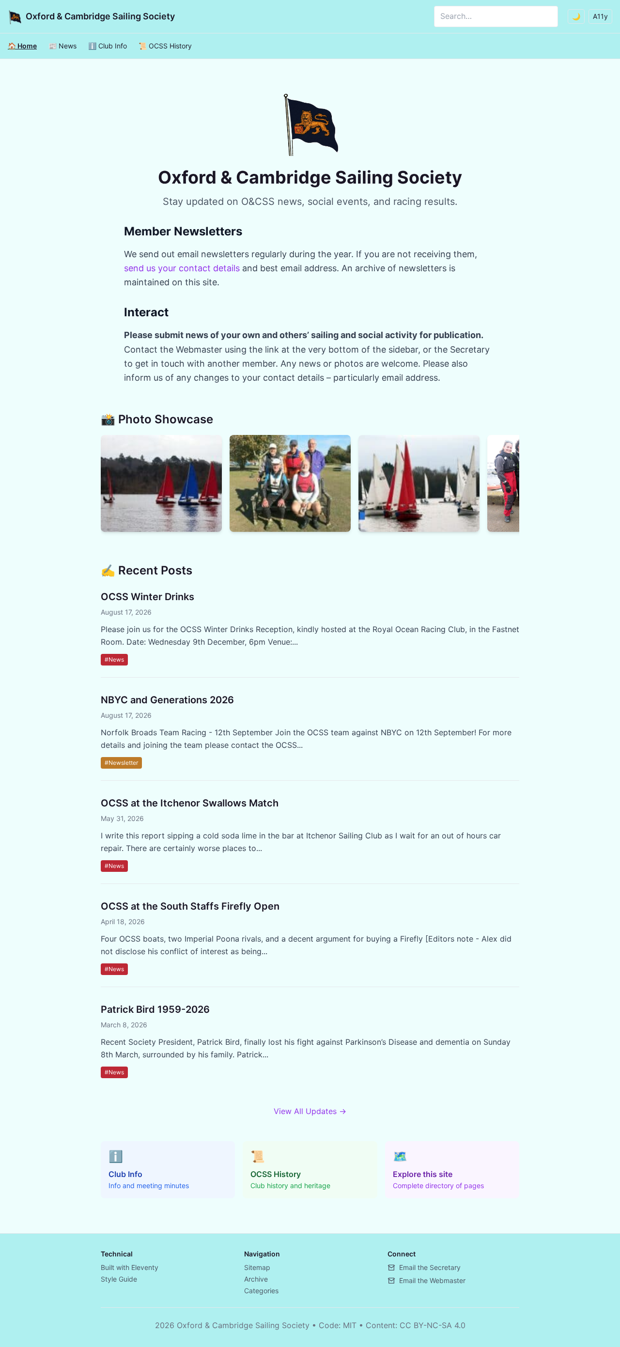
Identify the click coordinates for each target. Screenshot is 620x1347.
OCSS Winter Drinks (147, 597)
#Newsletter (121, 762)
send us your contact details (182, 268)
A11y (600, 16)
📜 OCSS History (165, 46)
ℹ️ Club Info (107, 46)
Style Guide (119, 1279)
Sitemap (257, 1267)
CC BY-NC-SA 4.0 (432, 1325)
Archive (256, 1279)
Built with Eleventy (129, 1267)
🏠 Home (22, 46)
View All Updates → (310, 1111)
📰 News (62, 46)
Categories (261, 1290)
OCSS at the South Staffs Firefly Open (190, 906)
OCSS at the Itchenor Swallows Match (190, 803)
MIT (349, 1325)
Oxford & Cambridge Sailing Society (100, 16)
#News (114, 659)
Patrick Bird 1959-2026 (155, 1009)
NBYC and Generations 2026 (167, 700)
